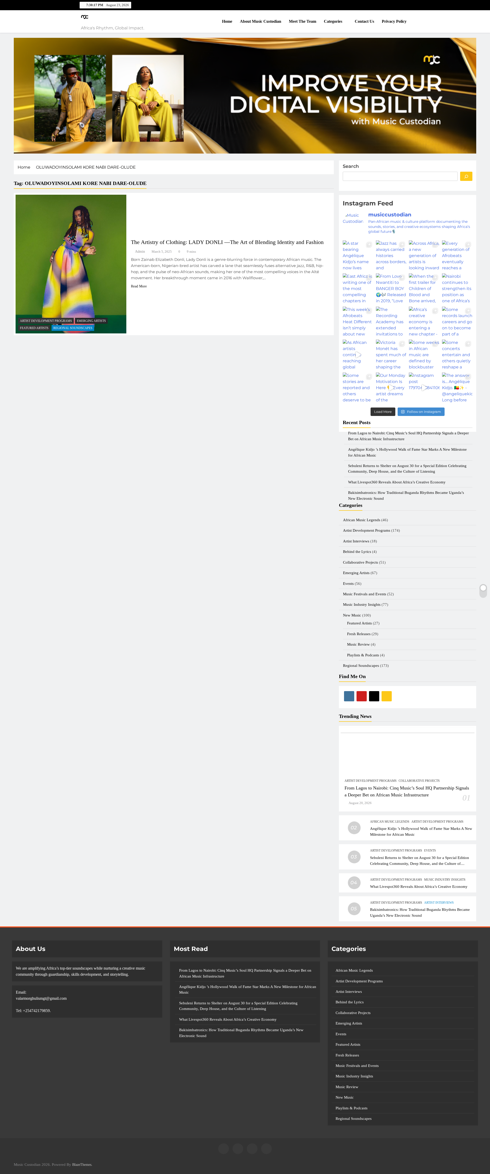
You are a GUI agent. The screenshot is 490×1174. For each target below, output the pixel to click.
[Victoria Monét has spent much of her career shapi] (391, 355)
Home (227, 21)
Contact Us (364, 21)
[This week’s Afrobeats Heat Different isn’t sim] (358, 322)
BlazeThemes (81, 1165)
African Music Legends (361, 520)
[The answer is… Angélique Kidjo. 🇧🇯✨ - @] (457, 388)
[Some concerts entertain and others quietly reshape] (457, 355)
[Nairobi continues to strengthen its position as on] (457, 288)
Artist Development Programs (46, 321)
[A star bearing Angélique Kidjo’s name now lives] (358, 255)
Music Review (358, 644)
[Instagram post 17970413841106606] (424, 388)
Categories (333, 21)
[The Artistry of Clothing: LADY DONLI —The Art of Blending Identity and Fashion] (71, 264)
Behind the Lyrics (357, 552)
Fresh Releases (359, 634)
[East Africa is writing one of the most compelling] (358, 288)
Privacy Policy (394, 21)
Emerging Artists (91, 321)
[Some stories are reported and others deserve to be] (358, 388)
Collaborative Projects (360, 562)
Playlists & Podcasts (363, 655)
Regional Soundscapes (72, 328)
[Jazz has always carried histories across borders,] (391, 255)
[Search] (466, 176)
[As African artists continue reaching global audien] (358, 355)
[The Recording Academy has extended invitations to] (391, 322)
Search (351, 166)
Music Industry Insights (362, 604)
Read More (139, 286)
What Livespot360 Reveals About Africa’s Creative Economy (419, 886)
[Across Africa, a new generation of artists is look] (424, 255)
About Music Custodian (260, 21)
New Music (352, 615)
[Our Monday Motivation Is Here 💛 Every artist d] (391, 388)
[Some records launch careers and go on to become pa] (457, 322)
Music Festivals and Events (364, 594)
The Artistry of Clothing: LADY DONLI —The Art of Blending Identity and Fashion (227, 242)
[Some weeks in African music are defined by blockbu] (424, 355)
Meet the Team (302, 21)
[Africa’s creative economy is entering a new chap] (424, 322)
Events (348, 584)
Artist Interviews (356, 541)
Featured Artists (34, 328)
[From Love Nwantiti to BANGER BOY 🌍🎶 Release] (391, 288)
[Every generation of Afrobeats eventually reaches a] (457, 255)
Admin (140, 251)
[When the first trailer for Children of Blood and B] (424, 288)
